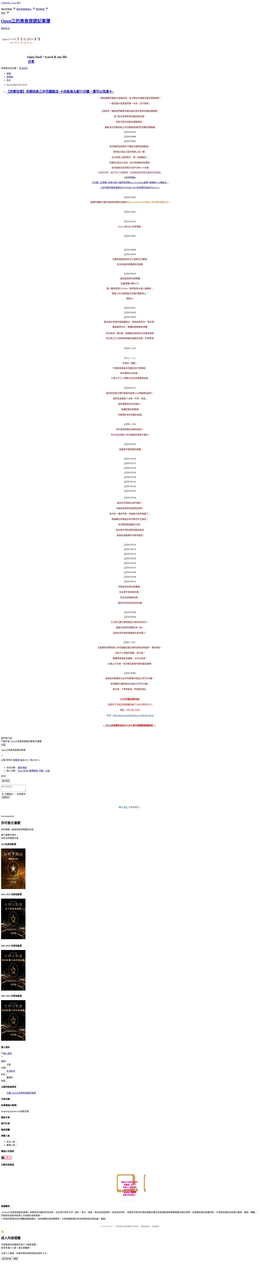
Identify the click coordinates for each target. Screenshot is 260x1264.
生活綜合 (23, 68)
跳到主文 (5, 28)
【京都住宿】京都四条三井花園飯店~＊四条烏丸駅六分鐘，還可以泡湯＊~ (60, 91)
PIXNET (110, 1226)
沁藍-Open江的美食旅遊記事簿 (21, 1093)
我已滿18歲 (6, 1259)
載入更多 (5, 781)
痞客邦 (16, 760)
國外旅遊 (22, 767)
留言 (22, 760)
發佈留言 (5, 797)
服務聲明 (155, 1226)
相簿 (8, 73)
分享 (31, 61)
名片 (8, 80)
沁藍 (3, 744)
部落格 (9, 77)
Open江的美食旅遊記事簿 (25, 21)
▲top (3, 775)
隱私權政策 (145, 1226)
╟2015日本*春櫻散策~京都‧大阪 (34, 771)
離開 (15, 1259)
